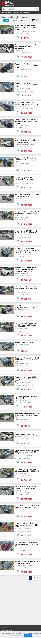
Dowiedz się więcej (17, 635)
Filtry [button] (7, 21)
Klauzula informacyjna (7, 630)
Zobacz (20, 32)
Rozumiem (28, 635)
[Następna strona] (38, 578)
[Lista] (33, 20)
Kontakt (3, 628)
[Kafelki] (37, 20)
